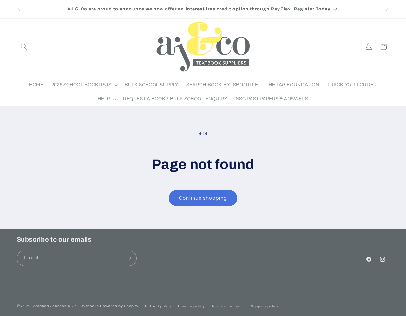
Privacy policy (191, 306)
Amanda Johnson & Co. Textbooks (66, 306)
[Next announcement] (387, 9)
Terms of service (227, 306)
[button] (24, 46)
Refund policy (158, 306)
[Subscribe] (128, 258)
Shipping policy (264, 306)
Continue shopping (203, 198)
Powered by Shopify (119, 306)
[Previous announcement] (19, 9)
